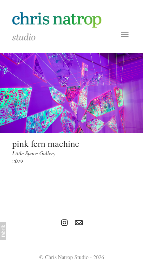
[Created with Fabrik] (3, 231)
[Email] (79, 222)
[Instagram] (64, 222)
